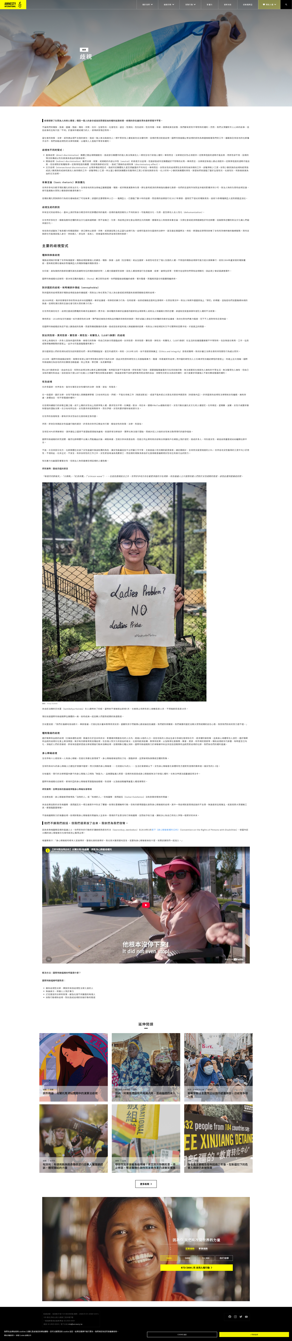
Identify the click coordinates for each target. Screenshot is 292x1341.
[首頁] (13, 4)
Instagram (235, 1316)
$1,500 (205, 1258)
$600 (169, 1258)
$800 (187, 1258)
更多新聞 (144, 1184)
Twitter (241, 1316)
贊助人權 (269, 4)
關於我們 (146, 4)
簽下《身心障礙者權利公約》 (166, 829)
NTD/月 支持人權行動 (195, 1267)
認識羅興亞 (248, 4)
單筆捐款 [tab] (203, 1248)
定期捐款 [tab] (189, 1248)
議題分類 (167, 4)
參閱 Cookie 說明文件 (23, 1335)
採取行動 (189, 4)
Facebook (230, 1316)
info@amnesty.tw (75, 1324)
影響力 (209, 4)
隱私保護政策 (9, 1335)
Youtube (246, 1316)
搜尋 (286, 4)
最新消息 (228, 4)
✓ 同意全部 (254, 1334)
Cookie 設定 (182, 1334)
